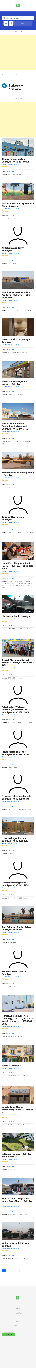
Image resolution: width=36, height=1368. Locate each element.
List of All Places (18, 1309)
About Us (18, 1321)
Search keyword (4, 18)
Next (17, 1270)
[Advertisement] (18, 52)
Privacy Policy (18, 1325)
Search (23, 23)
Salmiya (11, 171)
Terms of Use (18, 1313)
